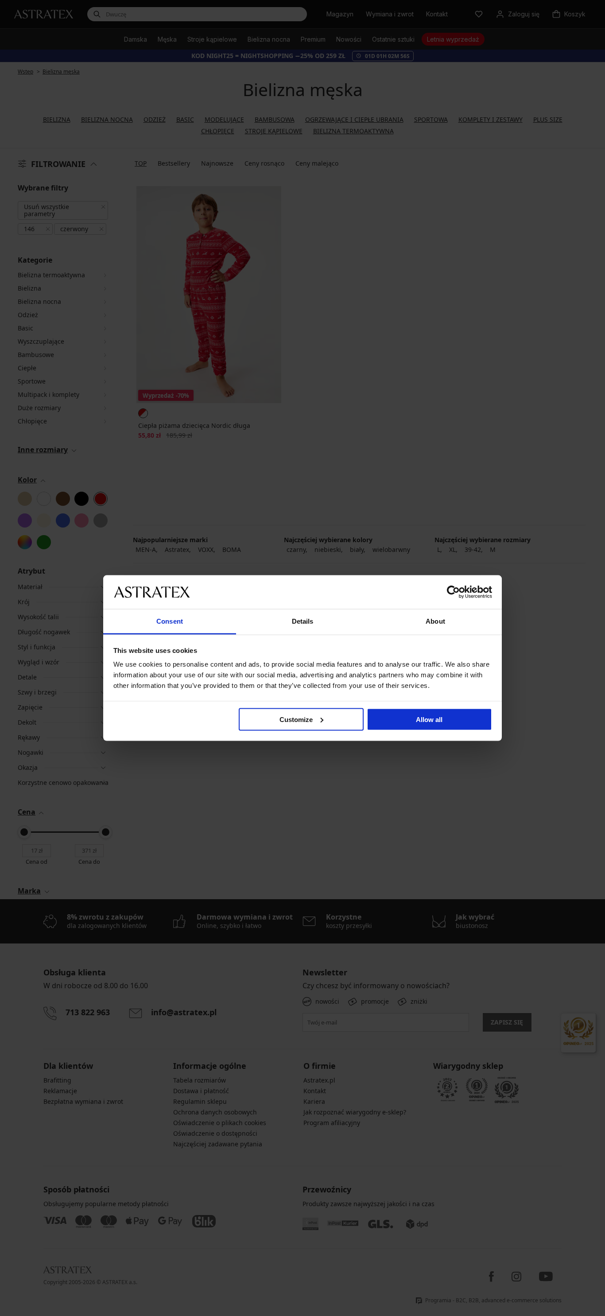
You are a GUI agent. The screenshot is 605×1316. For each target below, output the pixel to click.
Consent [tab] (169, 621)
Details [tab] (303, 621)
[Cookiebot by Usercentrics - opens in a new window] (453, 591)
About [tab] (435, 621)
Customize (296, 719)
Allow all (429, 719)
